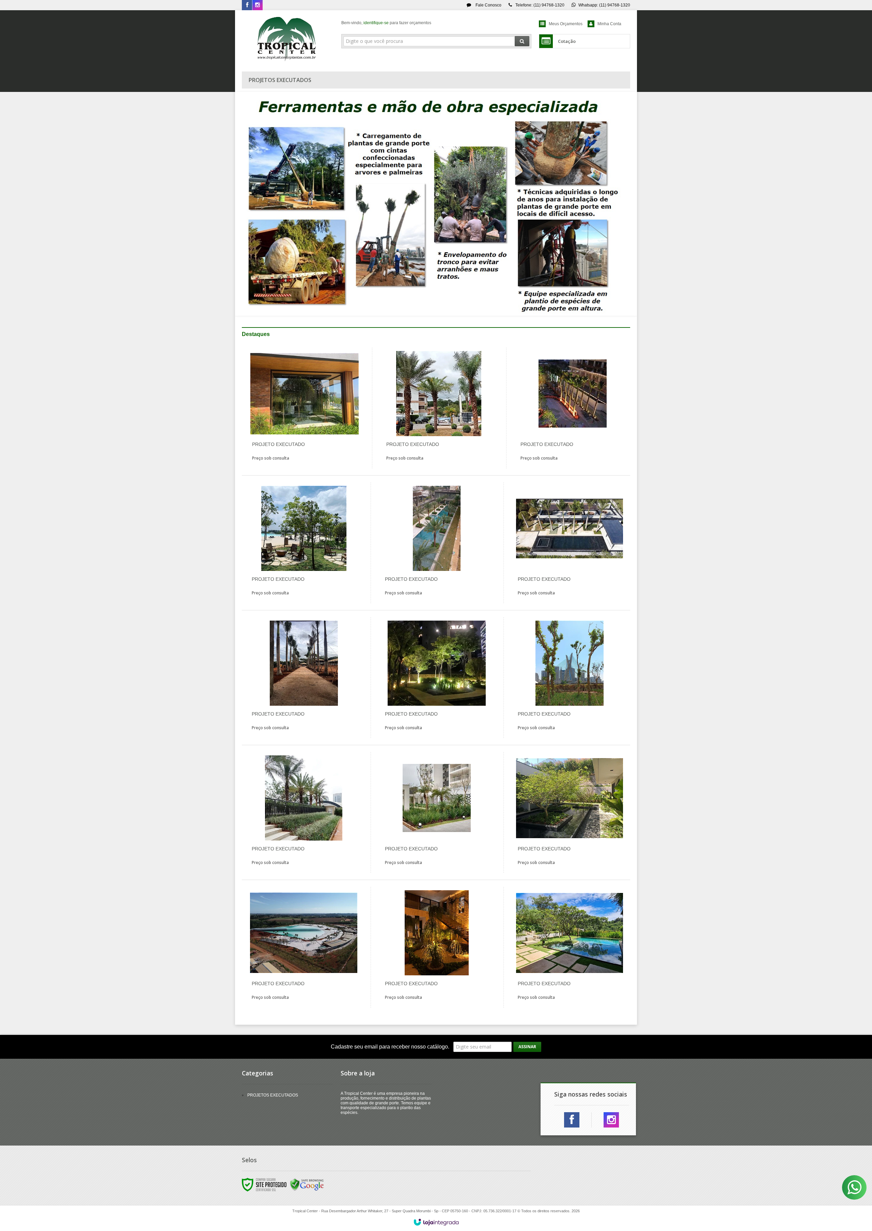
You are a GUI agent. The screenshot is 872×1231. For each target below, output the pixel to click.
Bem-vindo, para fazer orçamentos (386, 22)
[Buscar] (522, 41)
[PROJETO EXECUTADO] (304, 408)
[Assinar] (527, 1047)
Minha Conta (609, 23)
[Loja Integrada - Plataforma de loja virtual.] (436, 1222)
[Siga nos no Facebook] (247, 5)
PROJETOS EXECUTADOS (272, 1095)
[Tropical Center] (286, 39)
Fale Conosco (487, 5)
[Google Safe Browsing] (307, 1184)
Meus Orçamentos (565, 23)
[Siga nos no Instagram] (257, 5)
